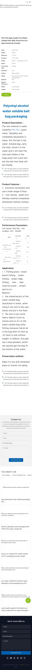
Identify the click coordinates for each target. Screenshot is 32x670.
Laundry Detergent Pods (19, 475)
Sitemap (21, 665)
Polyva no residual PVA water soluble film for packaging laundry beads (14, 555)
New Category (6, 475)
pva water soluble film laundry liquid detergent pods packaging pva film (14, 582)
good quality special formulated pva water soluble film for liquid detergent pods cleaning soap (14, 609)
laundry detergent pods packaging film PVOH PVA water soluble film (15, 528)
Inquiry (6, 94)
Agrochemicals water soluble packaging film (15, 501)
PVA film (15, 130)
